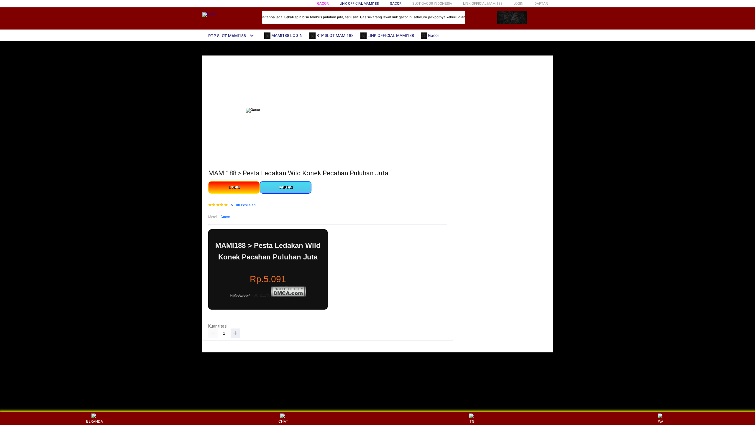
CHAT (283, 421)
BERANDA (94, 421)
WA (660, 421)
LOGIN (518, 3)
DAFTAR (541, 3)
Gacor (323, 3)
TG (472, 421)
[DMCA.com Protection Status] (288, 295)
